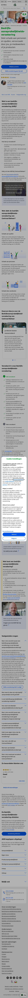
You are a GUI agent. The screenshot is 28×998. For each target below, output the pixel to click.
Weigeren (14, 538)
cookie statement (9, 481)
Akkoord (14, 534)
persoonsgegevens (18, 479)
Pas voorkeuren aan (8, 531)
